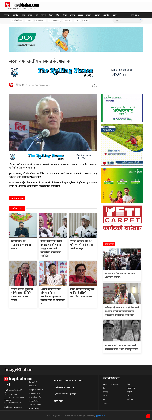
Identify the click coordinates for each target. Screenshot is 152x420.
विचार (65, 15)
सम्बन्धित (14, 208)
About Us (32, 385)
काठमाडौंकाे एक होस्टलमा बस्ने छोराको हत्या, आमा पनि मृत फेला (121, 347)
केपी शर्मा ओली (18, 20)
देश (104, 388)
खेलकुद (88, 15)
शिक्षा (51, 15)
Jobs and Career (35, 404)
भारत (78, 20)
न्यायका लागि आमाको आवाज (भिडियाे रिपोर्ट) (120, 275)
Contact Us (33, 382)
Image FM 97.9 (34, 393)
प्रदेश (23, 15)
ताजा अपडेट (109, 244)
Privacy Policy (34, 408)
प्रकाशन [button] (134, 15)
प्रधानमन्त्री (68, 20)
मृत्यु (86, 20)
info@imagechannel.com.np (13, 407)
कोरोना (29, 20)
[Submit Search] (140, 20)
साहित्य (80, 15)
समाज (30, 15)
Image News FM (35, 397)
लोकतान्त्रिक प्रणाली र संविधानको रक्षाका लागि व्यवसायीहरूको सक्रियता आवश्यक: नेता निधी (122, 311)
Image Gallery (34, 400)
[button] (145, 15)
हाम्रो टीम (58, 401)
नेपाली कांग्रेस (41, 20)
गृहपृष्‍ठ (6, 15)
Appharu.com (100, 415)
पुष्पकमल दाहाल (55, 20)
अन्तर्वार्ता (106, 15)
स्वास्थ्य (43, 15)
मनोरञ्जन (97, 15)
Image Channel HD (36, 389)
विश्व (57, 15)
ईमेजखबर (20, 85)
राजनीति (15, 15)
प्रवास (115, 15)
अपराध (72, 15)
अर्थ (37, 15)
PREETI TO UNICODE (111, 384)
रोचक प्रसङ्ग (131, 388)
